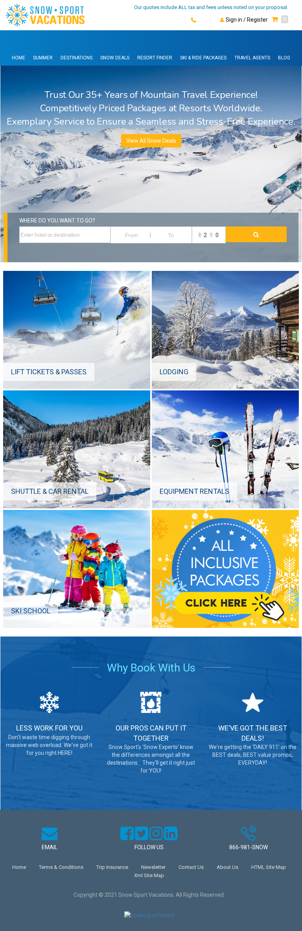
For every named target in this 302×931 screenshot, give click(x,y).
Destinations (76, 58)
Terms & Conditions (61, 867)
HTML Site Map (268, 867)
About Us (227, 867)
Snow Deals (114, 58)
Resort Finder (154, 58)
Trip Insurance (112, 867)
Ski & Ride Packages (203, 58)
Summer (43, 58)
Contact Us (191, 867)
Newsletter (153, 867)
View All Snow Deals (151, 141)
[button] (280, 20)
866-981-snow (248, 847)
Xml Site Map (149, 875)
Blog (284, 58)
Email (49, 847)
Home (18, 58)
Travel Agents (252, 58)
